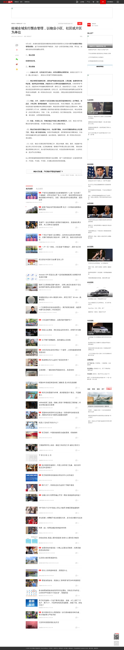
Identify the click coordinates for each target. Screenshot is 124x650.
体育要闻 (90, 203)
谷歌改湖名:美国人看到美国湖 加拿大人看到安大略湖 (59, 538)
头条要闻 (90, 100)
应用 (21, 1)
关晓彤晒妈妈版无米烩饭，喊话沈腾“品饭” (99, 278)
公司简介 (51, 648)
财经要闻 (90, 164)
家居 (93, 389)
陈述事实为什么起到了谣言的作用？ (55, 360)
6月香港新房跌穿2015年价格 (95, 61)
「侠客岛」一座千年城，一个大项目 (97, 404)
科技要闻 (90, 282)
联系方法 (56, 648)
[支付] (94, 2)
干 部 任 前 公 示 (45, 455)
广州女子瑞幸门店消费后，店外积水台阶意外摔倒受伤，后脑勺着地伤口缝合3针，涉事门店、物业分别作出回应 (60, 237)
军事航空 (109, 389)
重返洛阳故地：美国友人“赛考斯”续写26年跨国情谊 (61, 580)
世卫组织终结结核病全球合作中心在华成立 (58, 475)
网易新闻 (94, 23)
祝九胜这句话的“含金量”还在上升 (51, 259)
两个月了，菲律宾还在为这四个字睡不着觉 (58, 485)
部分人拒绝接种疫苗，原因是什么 (54, 570)
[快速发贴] (17, 45)
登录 (103, 1)
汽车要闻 (90, 321)
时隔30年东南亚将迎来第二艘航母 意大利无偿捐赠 (58, 382)
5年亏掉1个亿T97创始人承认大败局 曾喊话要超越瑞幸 (59, 508)
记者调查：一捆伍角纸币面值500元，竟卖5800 (56, 370)
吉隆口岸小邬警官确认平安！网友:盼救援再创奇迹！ (61, 495)
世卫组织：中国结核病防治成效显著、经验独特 (59, 432)
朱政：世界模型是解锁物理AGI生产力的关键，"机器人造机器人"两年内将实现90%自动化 (99, 197)
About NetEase (44, 648)
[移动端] (77, 2)
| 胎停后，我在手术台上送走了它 (98, 374)
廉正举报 (91, 648)
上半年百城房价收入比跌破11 (96, 57)
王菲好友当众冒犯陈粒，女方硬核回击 (98, 263)
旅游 (88, 389)
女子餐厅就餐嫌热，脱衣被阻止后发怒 (56, 340)
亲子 (103, 389)
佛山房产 (90, 33)
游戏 (98, 389)
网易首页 (17, 1)
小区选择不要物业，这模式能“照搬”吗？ (57, 320)
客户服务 (66, 648)
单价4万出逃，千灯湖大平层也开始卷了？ (48, 171)
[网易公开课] (83, 2)
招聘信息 (61, 648)
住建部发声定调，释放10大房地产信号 (98, 49)
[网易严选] (89, 2)
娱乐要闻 (90, 247)
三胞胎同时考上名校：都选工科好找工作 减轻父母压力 (59, 445)
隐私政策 (71, 648)
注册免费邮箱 (110, 1)
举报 (81, 36)
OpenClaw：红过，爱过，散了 (96, 308)
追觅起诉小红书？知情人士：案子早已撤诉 (99, 180)
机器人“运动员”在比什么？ (49, 422)
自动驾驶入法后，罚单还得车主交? (97, 299)
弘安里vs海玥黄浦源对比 (48, 558)
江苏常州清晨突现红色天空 (49, 622)
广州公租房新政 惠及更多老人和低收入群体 (99, 53)
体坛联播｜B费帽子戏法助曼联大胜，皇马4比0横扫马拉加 (60, 518)
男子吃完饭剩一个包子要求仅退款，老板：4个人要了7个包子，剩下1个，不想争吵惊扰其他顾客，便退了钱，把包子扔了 (60, 602)
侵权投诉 (96, 648)
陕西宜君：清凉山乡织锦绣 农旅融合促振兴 (99, 400)
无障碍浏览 (27, 1)
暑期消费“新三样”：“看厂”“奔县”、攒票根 (99, 392)
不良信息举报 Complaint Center (81, 648)
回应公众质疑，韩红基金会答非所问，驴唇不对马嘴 (61, 330)
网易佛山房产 (20, 23)
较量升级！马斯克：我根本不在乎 (97, 312)
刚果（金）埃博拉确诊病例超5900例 (52, 528)
